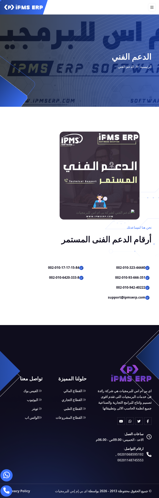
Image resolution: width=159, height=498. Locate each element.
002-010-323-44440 (130, 267)
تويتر (35, 408)
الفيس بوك (31, 391)
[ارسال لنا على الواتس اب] (6, 475)
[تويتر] (139, 421)
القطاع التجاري (72, 399)
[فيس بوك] (148, 421)
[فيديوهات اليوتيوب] (121, 421)
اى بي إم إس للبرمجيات (71, 491)
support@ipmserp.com (126, 297)
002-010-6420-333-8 (64, 277)
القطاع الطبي (73, 408)
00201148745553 (130, 460)
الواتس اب (32, 417)
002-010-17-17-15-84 (63, 267)
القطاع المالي (73, 391)
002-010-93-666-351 (130, 277)
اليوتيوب (33, 399)
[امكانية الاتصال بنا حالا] (6, 491)
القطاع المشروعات (69, 417)
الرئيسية (146, 66)
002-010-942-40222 (130, 287)
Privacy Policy (18, 491)
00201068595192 (130, 454)
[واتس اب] (130, 421)
